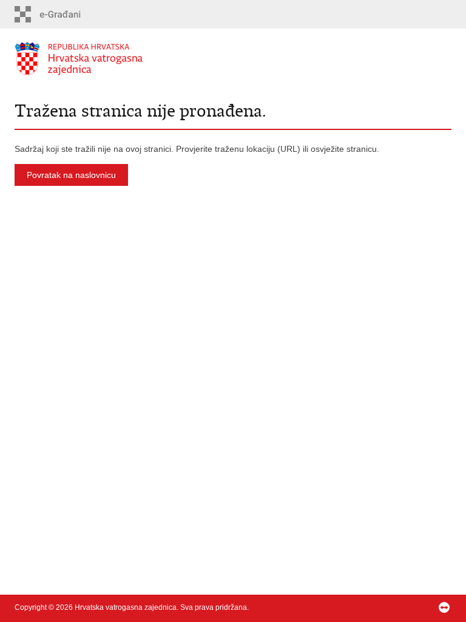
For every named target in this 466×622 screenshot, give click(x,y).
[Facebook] (369, 607)
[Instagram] (388, 607)
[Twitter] (407, 607)
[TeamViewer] (445, 607)
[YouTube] (426, 607)
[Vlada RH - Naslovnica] (124, 58)
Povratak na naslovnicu (71, 175)
